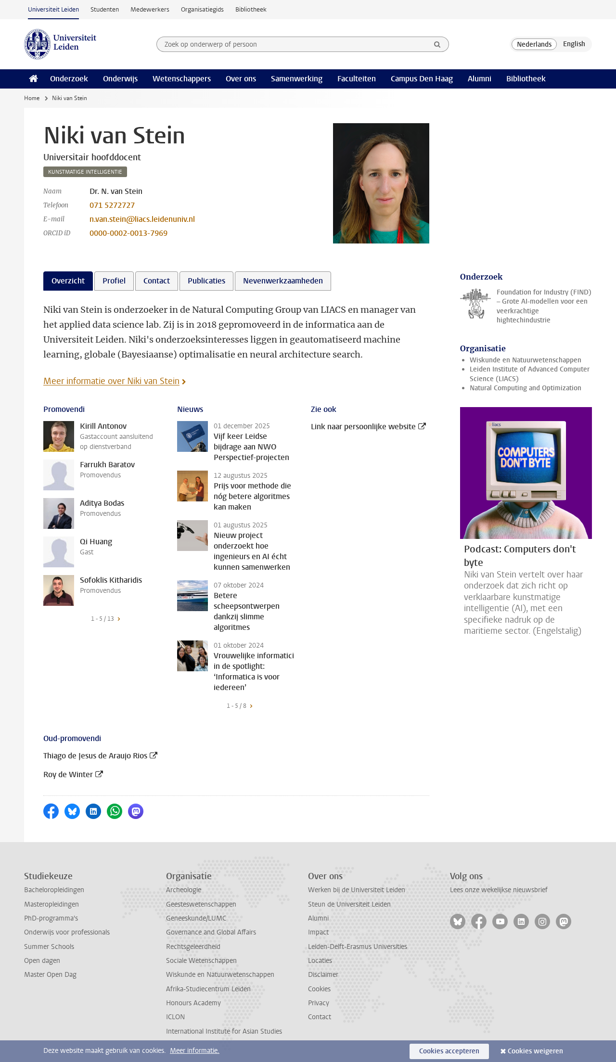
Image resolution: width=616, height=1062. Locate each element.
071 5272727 (112, 205)
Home (31, 98)
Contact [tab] (156, 281)
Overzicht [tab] (68, 281)
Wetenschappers (182, 79)
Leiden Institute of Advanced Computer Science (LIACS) (530, 374)
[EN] (574, 44)
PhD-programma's (51, 918)
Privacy (318, 1003)
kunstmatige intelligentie (85, 172)
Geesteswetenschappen (201, 904)
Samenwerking (296, 79)
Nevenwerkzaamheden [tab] (283, 281)
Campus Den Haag (422, 79)
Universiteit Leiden (53, 9)
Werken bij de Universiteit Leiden (356, 890)
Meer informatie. (194, 1050)
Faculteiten (356, 79)
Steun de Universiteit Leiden (349, 904)
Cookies (319, 989)
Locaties (320, 960)
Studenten (104, 9)
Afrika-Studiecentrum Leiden (208, 989)
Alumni (479, 79)
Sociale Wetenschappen (201, 960)
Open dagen (42, 960)
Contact (319, 1017)
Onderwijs (120, 79)
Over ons (241, 79)
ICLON (175, 1017)
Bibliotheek (251, 9)
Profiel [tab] (114, 281)
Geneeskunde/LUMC (196, 918)
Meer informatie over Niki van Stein (111, 381)
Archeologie (183, 890)
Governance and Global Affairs (211, 932)
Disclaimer (323, 974)
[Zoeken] (437, 44)
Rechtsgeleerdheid (193, 946)
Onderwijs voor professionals (67, 932)
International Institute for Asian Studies (224, 1031)
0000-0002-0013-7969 (128, 233)
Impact (318, 932)
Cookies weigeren (535, 1051)
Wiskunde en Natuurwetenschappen (525, 360)
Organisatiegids (202, 9)
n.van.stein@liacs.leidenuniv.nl (142, 219)
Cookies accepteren (449, 1051)
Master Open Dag (50, 974)
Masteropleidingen (51, 904)
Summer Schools (49, 946)
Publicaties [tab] (206, 281)
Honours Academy (193, 1003)
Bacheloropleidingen (54, 890)
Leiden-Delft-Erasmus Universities (357, 946)
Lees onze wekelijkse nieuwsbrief (499, 890)
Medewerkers (149, 9)
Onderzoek (69, 79)
